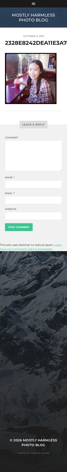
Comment (11, 137)
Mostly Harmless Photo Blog (33, 17)
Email (10, 193)
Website (10, 209)
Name (9, 177)
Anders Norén (40, 453)
